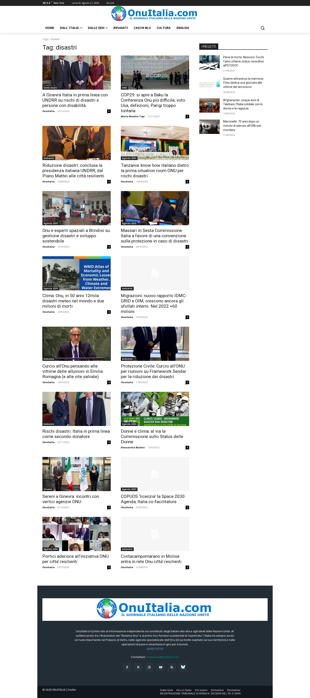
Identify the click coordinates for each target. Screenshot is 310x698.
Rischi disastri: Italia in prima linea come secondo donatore (76, 434)
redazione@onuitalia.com (162, 657)
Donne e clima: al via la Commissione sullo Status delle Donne (152, 436)
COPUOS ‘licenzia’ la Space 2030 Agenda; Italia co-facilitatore (153, 499)
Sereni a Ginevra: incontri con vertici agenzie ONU (70, 499)
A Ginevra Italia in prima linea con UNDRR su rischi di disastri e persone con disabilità (75, 100)
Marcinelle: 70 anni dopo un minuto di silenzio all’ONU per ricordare (242, 125)
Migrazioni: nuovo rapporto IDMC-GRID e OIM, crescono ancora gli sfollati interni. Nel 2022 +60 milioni (154, 303)
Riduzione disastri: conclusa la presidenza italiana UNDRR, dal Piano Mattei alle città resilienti (73, 170)
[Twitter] (138, 667)
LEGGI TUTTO (155, 648)
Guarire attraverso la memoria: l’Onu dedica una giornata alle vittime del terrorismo (243, 83)
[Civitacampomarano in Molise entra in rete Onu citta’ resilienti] (155, 534)
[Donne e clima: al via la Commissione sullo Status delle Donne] (155, 409)
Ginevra (48, 489)
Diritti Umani (50, 87)
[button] (262, 28)
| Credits (71, 689)
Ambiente (49, 158)
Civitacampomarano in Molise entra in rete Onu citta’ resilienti (151, 559)
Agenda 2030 (129, 158)
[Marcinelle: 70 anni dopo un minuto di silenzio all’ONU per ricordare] (209, 127)
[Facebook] (127, 667)
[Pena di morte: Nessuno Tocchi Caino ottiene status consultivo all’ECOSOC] (209, 62)
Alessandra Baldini (133, 447)
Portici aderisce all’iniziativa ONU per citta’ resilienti (75, 559)
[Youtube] (160, 667)
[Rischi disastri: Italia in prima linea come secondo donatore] (76, 409)
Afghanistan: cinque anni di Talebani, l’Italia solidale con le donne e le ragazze (243, 104)
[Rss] (172, 667)
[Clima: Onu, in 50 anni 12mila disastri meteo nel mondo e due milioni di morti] (76, 273)
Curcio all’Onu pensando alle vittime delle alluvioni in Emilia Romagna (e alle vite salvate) (72, 371)
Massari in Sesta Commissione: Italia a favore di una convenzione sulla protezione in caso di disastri (154, 236)
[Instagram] (149, 667)
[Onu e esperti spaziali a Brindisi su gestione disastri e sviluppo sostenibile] (76, 208)
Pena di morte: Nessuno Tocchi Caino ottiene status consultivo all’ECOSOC (243, 61)
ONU (124, 87)
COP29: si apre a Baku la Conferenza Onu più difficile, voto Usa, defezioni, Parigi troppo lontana (153, 102)
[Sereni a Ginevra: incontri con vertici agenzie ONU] (76, 474)
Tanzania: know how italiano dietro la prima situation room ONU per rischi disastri (155, 170)
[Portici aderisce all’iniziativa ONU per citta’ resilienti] (76, 534)
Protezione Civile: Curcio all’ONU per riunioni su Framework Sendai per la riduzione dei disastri (153, 371)
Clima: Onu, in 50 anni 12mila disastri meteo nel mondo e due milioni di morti (73, 301)
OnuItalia (48, 111)
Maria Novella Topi (133, 116)
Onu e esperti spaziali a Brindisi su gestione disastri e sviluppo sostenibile (76, 236)
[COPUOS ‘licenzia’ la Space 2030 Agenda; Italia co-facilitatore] (155, 474)
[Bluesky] (183, 667)
